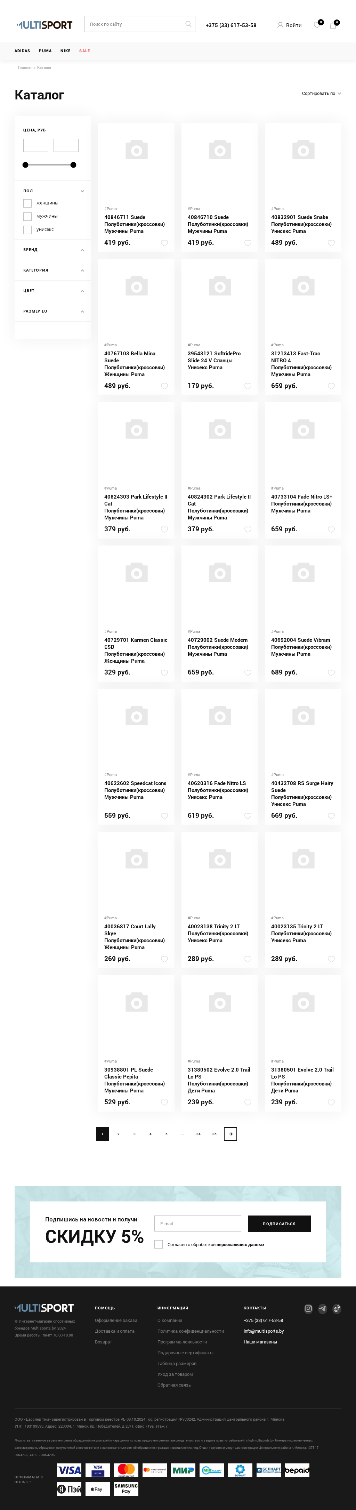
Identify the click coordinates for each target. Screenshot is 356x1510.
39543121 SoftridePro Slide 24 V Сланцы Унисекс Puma (214, 360)
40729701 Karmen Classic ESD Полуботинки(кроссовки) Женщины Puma (136, 650)
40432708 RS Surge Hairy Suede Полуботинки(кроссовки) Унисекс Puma (302, 793)
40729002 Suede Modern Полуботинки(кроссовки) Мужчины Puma (218, 646)
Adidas (22, 51)
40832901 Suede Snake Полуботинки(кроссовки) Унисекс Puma (301, 223)
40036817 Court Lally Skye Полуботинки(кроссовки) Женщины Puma (134, 937)
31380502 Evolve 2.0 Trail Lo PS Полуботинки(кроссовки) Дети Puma (219, 1080)
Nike (65, 51)
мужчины (47, 216)
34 (198, 1134)
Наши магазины (260, 1342)
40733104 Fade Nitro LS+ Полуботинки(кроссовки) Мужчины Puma (301, 503)
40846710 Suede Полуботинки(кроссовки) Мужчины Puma (218, 223)
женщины (47, 203)
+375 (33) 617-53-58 (231, 25)
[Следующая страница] (230, 1134)
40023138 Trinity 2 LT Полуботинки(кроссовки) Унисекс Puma (218, 933)
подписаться (279, 1223)
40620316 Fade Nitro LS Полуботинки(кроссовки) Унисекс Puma (218, 790)
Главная (25, 67)
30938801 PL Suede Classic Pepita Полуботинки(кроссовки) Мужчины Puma (134, 1080)
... (182, 1134)
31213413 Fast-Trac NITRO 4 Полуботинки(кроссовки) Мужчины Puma (301, 364)
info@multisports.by (264, 1331)
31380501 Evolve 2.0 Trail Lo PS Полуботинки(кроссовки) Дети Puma (302, 1080)
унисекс (45, 229)
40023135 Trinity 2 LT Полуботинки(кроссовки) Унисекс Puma (301, 933)
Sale (84, 51)
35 (214, 1134)
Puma (45, 51)
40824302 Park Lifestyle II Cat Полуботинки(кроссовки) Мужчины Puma (219, 507)
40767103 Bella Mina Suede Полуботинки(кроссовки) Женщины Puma (134, 364)
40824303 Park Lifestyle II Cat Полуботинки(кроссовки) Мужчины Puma (135, 507)
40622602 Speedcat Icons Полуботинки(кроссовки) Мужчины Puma (135, 790)
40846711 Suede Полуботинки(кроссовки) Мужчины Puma (134, 223)
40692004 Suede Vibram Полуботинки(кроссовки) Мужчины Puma (301, 646)
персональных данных (241, 1244)
